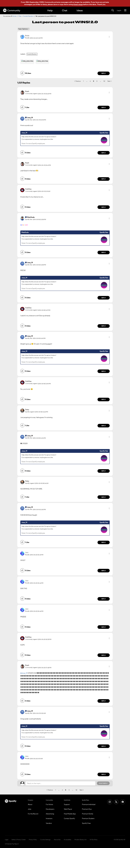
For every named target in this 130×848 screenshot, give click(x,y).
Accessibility (67, 839)
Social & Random (28, 16)
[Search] (112, 10)
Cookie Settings (45, 839)
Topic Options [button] (23, 29)
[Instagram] (109, 801)
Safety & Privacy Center (18, 839)
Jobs (29, 809)
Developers (50, 809)
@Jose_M (23, 673)
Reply (103, 73)
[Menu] (125, 10)
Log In (119, 10)
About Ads (57, 839)
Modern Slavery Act (80, 839)
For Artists (49, 804)
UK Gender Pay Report (12, 844)
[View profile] (22, 36)
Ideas (80, 10)
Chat (64, 10)
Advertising (50, 814)
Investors (49, 818)
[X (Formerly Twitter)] (116, 801)
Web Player (68, 809)
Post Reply (103, 783)
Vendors (49, 823)
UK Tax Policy (94, 839)
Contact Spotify (69, 818)
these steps (78, 4)
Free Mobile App (70, 814)
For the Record (33, 814)
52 (104, 81)
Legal (6, 839)
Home (14, 16)
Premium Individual (88, 804)
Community (13, 10)
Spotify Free (86, 823)
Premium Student (88, 818)
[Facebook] (122, 801)
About (30, 804)
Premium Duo (87, 809)
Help (50, 10)
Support (67, 804)
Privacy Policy (33, 839)
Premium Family (87, 814)
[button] (109, 36)
